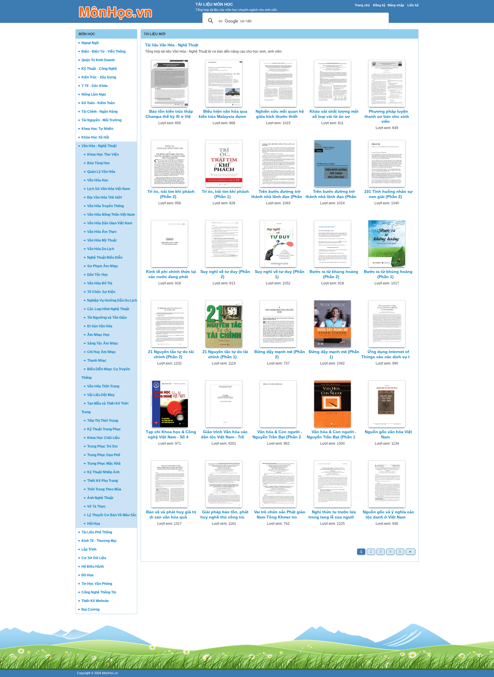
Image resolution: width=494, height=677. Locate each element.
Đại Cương (90, 609)
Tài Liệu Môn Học (214, 4)
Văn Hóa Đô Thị (99, 283)
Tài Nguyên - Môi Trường (101, 120)
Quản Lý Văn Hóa (101, 172)
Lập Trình (88, 549)
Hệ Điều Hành (92, 567)
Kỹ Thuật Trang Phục (104, 429)
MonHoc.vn (110, 673)
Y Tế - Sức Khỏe (94, 86)
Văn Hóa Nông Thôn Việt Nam (111, 215)
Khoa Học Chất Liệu (103, 438)
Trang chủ (362, 5)
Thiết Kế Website (95, 601)
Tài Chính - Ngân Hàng (99, 112)
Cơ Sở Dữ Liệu (93, 558)
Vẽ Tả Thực (96, 506)
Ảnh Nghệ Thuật (100, 498)
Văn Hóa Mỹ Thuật (102, 240)
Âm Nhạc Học (98, 335)
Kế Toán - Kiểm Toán (98, 103)
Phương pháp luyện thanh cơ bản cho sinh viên (386, 116)
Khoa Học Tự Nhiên (97, 129)
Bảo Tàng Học (98, 163)
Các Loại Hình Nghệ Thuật (108, 309)
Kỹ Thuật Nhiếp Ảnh (103, 472)
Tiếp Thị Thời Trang (102, 421)
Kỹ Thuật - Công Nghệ (99, 69)
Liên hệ (413, 5)
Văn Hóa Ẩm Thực (102, 232)
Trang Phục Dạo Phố (103, 455)
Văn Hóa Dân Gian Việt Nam (109, 223)
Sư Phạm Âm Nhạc (102, 266)
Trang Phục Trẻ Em (102, 446)
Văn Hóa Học (97, 180)
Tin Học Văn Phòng (96, 584)
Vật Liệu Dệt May (101, 395)
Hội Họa (93, 524)
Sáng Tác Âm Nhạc (102, 343)
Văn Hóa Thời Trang (103, 386)
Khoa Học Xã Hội (95, 137)
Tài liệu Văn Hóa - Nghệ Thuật (171, 45)
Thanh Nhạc (97, 361)
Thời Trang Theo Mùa (104, 489)
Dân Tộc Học (97, 275)
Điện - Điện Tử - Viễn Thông (103, 52)
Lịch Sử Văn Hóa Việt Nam (108, 189)
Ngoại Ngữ (90, 43)
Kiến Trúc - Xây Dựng (98, 77)
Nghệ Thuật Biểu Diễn (104, 258)
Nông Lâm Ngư (93, 94)
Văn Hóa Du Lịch (100, 249)
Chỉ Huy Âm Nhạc (101, 352)
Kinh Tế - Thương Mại (98, 541)
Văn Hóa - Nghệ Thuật (99, 146)
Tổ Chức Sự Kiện (101, 292)
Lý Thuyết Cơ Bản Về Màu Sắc (112, 515)
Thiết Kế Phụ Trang (102, 481)
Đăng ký (379, 5)
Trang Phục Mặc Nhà (104, 464)
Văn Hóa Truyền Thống (105, 206)
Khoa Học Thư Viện (103, 155)
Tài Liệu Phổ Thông (96, 532)
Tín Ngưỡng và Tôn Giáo (107, 318)
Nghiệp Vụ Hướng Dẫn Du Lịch (112, 300)
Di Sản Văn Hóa (99, 326)
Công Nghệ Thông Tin (98, 592)
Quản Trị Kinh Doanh (98, 60)
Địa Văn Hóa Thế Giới (104, 197)
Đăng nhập (396, 5)
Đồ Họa (87, 575)
